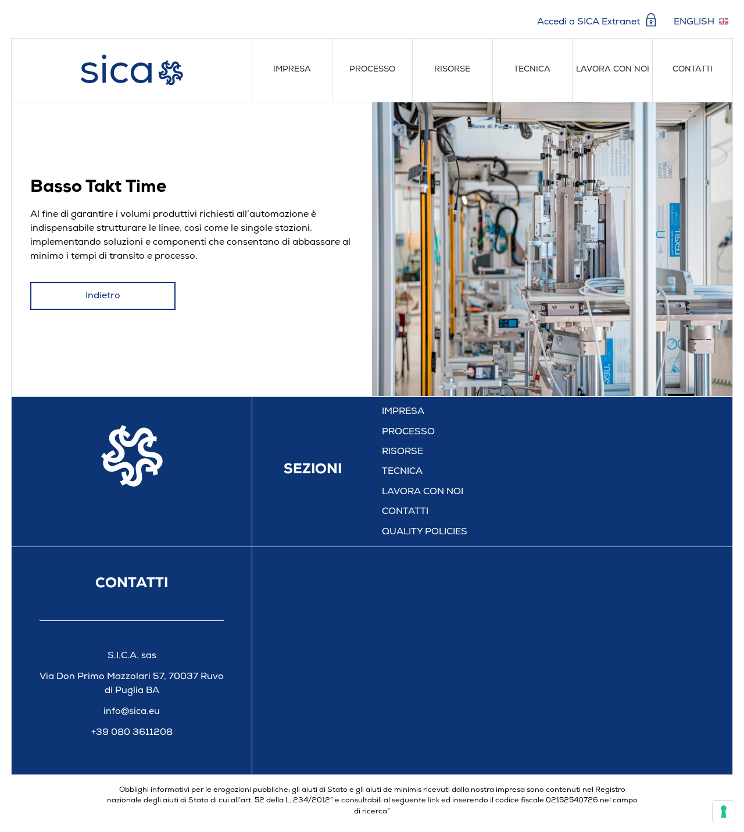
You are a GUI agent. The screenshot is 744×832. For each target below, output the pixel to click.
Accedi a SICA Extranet (589, 22)
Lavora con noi (612, 69)
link (433, 800)
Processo (372, 69)
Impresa (292, 69)
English (694, 22)
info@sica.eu (131, 711)
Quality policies (424, 532)
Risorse (452, 69)
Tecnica (532, 69)
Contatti (693, 69)
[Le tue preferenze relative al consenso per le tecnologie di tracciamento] (724, 812)
